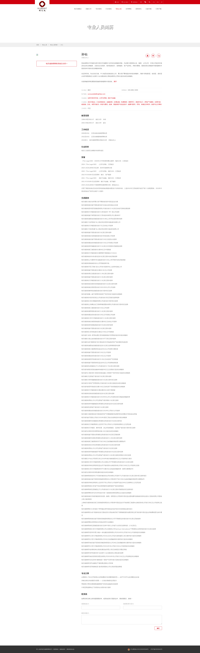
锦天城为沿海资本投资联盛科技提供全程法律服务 (97, 472)
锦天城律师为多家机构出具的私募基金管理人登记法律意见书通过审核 (104, 549)
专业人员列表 (54, 45)
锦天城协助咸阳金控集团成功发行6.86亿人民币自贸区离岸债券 (101, 219)
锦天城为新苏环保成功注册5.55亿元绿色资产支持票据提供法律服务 (103, 386)
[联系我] (159, 56)
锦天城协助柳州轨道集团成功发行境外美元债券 (96, 291)
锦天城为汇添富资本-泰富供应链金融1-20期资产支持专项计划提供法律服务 (105, 373)
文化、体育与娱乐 (93, 104)
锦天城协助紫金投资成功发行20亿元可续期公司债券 (98, 314)
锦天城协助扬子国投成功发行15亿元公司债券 (96, 352)
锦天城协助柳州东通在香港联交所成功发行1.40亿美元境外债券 (101, 438)
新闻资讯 (138, 9)
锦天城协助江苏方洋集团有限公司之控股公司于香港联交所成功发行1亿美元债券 (107, 462)
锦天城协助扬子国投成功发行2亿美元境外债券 (96, 328)
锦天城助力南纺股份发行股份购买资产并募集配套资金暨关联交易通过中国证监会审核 (109, 414)
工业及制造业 (100, 102)
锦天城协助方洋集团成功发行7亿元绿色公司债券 (97, 225)
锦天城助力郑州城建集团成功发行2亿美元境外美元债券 (99, 380)
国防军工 (131, 102)
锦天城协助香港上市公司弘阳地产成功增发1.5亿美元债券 (100, 400)
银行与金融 (111, 98)
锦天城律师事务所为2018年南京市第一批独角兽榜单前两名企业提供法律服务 (106, 493)
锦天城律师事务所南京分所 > (56, 63)
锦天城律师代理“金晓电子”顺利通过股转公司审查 (97, 563)
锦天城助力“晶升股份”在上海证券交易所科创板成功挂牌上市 (100, 222)
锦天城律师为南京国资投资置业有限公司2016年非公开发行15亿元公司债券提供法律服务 (110, 556)
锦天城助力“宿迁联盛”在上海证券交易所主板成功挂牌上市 (100, 229)
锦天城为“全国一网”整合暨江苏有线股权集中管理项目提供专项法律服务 (104, 335)
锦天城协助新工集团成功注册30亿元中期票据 (96, 249)
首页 (37, 45)
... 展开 (114, 81)
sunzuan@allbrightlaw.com (96, 94)
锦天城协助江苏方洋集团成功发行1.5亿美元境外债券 (98, 318)
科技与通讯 (104, 104)
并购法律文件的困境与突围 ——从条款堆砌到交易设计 (99, 580)
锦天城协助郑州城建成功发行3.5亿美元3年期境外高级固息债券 (101, 246)
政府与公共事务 (156, 104)
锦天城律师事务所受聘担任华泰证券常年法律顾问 (97, 522)
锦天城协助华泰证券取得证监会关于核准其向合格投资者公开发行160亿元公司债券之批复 (110, 465)
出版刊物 (148, 9)
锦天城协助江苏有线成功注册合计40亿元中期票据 (97, 332)
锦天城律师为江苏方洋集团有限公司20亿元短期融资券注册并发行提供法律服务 (107, 539)
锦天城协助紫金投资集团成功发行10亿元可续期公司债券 (99, 243)
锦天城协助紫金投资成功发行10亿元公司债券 (96, 356)
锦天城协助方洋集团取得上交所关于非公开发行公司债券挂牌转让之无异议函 (106, 424)
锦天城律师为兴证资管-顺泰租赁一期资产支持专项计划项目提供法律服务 (105, 560)
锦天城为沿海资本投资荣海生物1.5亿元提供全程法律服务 (100, 431)
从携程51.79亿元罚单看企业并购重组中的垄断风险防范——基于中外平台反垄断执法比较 (110, 577)
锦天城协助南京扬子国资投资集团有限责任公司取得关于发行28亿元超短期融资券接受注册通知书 (112, 479)
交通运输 (117, 102)
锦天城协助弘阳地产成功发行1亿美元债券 (95, 407)
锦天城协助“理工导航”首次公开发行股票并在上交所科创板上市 (101, 267)
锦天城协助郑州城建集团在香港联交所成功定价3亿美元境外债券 (102, 404)
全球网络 (128, 9)
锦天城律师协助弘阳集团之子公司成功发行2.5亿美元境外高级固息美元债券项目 (107, 489)
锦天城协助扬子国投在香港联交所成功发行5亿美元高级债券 (100, 434)
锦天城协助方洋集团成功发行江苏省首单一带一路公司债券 (100, 212)
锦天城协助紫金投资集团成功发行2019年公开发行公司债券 (100, 410)
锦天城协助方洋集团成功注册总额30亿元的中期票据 (98, 390)
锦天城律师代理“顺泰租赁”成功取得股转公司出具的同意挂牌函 (101, 566)
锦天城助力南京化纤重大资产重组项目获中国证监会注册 (99, 201)
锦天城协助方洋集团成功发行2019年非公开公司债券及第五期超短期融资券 (105, 397)
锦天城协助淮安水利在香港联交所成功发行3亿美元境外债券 (100, 445)
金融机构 (109, 102)
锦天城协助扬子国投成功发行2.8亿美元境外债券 (97, 277)
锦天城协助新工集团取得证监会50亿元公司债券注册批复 (99, 349)
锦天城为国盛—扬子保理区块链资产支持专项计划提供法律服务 (101, 294)
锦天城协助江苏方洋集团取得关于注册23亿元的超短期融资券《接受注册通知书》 (107, 469)
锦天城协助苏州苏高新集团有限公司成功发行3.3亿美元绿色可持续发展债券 (105, 208)
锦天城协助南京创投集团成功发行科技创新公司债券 (98, 236)
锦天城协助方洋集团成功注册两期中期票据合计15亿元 (99, 253)
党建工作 (88, 9)
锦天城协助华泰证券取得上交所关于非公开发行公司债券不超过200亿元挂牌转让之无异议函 (111, 482)
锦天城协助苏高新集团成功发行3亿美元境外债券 (97, 325)
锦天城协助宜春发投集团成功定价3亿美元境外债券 (97, 393)
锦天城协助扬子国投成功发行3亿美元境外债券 (96, 232)
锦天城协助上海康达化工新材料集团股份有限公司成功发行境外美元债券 (104, 304)
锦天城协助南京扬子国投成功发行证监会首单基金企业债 (99, 205)
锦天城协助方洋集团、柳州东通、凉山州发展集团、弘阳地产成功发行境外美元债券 (108, 428)
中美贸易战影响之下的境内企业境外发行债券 (96, 587)
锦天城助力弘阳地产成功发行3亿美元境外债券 (96, 376)
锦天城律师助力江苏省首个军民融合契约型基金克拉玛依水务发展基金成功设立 (106, 509)
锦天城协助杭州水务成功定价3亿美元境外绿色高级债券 (99, 256)
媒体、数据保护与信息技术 (118, 104)
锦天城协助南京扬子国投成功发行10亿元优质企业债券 (99, 239)
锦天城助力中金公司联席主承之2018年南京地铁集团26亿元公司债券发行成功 (106, 458)
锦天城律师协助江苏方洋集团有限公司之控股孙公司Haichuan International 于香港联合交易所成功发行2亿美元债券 (118, 529)
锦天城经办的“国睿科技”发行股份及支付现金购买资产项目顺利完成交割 (104, 342)
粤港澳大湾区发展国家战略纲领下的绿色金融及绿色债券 (99, 584)
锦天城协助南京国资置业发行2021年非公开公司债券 (98, 287)
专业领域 (98, 9)
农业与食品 (91, 102)
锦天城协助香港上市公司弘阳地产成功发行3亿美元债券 (99, 448)
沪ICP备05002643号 (156, 649)
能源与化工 (139, 102)
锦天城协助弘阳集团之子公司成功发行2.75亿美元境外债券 (100, 366)
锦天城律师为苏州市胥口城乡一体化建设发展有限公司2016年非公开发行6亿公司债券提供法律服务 (113, 532)
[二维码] (153, 56)
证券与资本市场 (93, 98)
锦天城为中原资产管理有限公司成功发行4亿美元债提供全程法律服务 (103, 383)
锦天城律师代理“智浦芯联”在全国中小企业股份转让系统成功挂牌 (102, 553)
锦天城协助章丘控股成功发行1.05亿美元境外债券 (97, 273)
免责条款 (55, 649)
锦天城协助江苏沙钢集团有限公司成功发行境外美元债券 (99, 301)
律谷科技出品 (70, 649)
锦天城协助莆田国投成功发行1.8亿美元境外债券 (97, 311)
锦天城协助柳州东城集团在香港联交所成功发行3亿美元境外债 (101, 421)
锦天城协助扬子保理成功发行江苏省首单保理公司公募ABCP (100, 215)
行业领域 (108, 9)
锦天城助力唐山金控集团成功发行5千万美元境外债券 (98, 338)
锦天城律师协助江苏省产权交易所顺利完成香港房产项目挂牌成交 (102, 486)
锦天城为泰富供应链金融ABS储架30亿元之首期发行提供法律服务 (102, 369)
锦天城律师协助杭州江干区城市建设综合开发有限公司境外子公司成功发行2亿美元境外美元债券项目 (113, 476)
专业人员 (118, 9)
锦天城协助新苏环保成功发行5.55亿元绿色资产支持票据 (99, 359)
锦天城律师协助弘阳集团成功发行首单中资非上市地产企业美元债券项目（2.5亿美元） (109, 525)
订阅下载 (158, 9)
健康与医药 (131, 104)
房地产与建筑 (149, 102)
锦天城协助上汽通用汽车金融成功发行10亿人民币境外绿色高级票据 (103, 260)
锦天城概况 (77, 9)
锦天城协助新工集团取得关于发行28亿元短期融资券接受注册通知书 (103, 441)
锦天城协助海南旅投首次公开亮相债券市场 (95, 263)
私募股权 (124, 102)
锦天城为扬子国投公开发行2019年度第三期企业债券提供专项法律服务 (104, 417)
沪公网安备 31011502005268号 (139, 649)
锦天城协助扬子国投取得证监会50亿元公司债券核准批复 (99, 362)
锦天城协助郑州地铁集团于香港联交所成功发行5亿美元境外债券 (102, 452)
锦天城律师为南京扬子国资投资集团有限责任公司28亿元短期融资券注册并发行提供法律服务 (111, 542)
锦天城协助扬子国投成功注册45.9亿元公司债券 (96, 270)
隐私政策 (62, 649)
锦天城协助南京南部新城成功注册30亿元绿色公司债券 (99, 321)
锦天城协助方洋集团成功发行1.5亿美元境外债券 (97, 280)
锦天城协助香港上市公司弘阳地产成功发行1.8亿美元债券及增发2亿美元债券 (106, 455)
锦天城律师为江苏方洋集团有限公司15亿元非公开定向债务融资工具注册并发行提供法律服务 (111, 536)
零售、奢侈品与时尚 (143, 104)
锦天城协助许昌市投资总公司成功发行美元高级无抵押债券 (100, 297)
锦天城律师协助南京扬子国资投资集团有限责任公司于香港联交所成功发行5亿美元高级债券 (111, 518)
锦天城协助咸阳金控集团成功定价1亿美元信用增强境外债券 (100, 345)
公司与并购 (103, 98)
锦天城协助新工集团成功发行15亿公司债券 (95, 308)
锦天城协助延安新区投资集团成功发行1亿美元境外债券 (99, 284)
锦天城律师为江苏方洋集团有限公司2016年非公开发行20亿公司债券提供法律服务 (108, 546)
